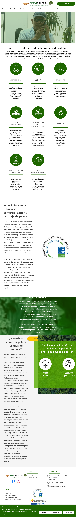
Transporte (53, 9)
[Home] (38, 4)
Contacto (70, 9)
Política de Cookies (10, 495)
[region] (38, 511)
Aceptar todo (68, 512)
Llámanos (66, 3)
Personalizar (44, 512)
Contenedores (44, 9)
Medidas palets (18, 9)
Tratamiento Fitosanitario (31, 9)
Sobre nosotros (62, 9)
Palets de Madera (7, 9)
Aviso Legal (8, 494)
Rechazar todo (56, 512)
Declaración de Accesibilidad (13, 499)
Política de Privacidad (11, 497)
